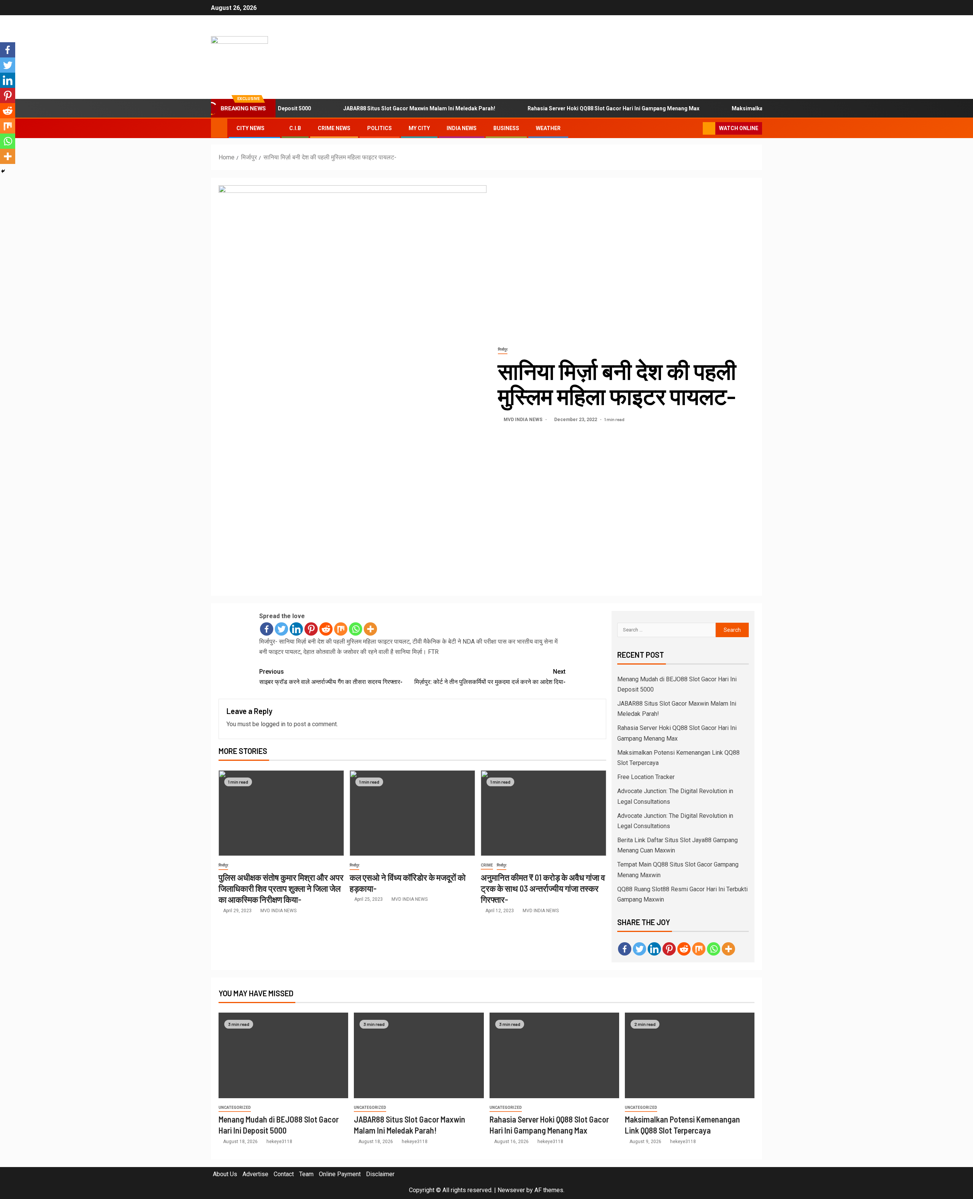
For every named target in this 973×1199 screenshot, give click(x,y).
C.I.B (295, 128)
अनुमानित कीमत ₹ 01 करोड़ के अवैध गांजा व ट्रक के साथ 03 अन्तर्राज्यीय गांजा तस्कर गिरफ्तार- (543, 888)
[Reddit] (326, 629)
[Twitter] (281, 629)
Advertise (255, 1174)
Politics (379, 128)
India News (462, 128)
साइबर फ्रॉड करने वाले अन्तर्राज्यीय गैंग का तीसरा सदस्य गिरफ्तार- (331, 676)
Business (506, 128)
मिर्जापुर (502, 349)
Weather (548, 128)
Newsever (511, 1190)
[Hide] (3, 171)
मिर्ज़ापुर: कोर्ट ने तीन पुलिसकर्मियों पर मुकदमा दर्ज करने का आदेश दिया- (490, 676)
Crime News (334, 128)
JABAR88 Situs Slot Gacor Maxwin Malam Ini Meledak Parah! (393, 108)
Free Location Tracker (646, 777)
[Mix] (340, 629)
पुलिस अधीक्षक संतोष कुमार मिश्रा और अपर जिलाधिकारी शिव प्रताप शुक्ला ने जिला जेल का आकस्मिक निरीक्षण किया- (281, 888)
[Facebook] (266, 629)
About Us (225, 1174)
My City (419, 128)
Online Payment (340, 1174)
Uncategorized (235, 1107)
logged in (273, 724)
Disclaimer (380, 1174)
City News (250, 128)
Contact (284, 1174)
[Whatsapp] (355, 629)
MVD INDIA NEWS (524, 419)
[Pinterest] (311, 629)
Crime (487, 865)
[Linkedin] (296, 629)
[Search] (696, 128)
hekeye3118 (279, 1141)
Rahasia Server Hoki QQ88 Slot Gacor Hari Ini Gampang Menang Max (587, 108)
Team (306, 1174)
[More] (370, 629)
